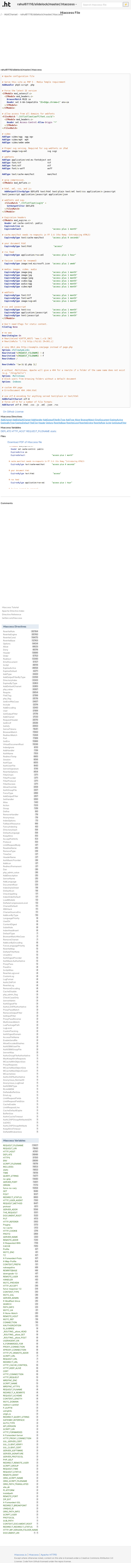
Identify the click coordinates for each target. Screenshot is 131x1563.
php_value (20, 689)
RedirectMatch (20, 735)
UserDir (20, 921)
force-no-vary (20, 1188)
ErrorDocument (102, 419)
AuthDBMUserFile (20, 1046)
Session (20, 759)
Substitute (20, 927)
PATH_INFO (20, 1307)
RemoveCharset (20, 939)
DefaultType (20, 933)
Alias (20, 802)
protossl (20, 1206)
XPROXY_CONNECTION (20, 1349)
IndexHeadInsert (20, 930)
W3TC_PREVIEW (20, 1282)
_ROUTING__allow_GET (20, 1334)
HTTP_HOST (19, 431)
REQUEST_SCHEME (20, 1395)
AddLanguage (20, 881)
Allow (77, 419)
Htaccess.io (20, 1554)
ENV (20, 1160)
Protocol (20, 841)
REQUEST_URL (20, 1359)
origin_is (20, 1413)
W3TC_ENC (20, 1252)
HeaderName (20, 857)
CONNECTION (20, 1322)
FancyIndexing (20, 826)
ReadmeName (20, 848)
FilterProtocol (20, 780)
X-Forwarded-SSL (20, 1502)
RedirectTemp (20, 756)
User (20, 710)
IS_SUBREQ (20, 1328)
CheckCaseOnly (20, 997)
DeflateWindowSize (20, 1131)
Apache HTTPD (49, 1554)
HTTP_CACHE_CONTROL (20, 1365)
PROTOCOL (20, 1517)
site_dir (20, 1487)
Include (20, 704)
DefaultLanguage (20, 832)
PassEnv (20, 967)
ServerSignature (20, 768)
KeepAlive (20, 835)
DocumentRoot (20, 884)
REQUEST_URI (20, 1148)
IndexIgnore (20, 747)
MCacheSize (20, 1073)
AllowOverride (20, 787)
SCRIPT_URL (20, 1355)
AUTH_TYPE (20, 1423)
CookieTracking (20, 1031)
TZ (20, 1255)
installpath (20, 1493)
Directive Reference (11, 614)
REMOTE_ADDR (20, 1240)
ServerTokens (20, 729)
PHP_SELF (20, 1459)
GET (20, 1191)
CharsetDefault (20, 906)
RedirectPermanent (20, 866)
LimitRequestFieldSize (20, 1101)
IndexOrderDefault (20, 896)
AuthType (20, 762)
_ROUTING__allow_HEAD (20, 1331)
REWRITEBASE (20, 1270)
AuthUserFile (20, 765)
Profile (20, 1249)
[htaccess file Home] (6, 4)
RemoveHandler (20, 814)
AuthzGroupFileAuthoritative (20, 1055)
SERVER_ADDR (20, 1209)
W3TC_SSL (20, 1294)
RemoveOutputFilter (20, 1012)
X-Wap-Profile (20, 1261)
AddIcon (20, 863)
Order (20, 655)
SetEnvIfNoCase (20, 701)
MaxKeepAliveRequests (20, 1058)
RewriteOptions (20, 771)
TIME (20, 1172)
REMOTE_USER (20, 1276)
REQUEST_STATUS (20, 1471)
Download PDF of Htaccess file (25, 442)
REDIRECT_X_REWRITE (20, 1392)
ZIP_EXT (20, 1499)
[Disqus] (65, 551)
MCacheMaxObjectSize (20, 1067)
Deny (20, 649)
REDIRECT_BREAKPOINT (20, 1505)
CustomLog (20, 976)
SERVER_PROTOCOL (20, 1456)
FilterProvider (20, 777)
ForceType (20, 793)
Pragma (20, 1224)
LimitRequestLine (20, 1107)
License (19, 411)
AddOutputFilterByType (54, 419)
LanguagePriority (20, 918)
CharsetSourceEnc (20, 912)
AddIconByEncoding (20, 942)
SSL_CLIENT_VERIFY (20, 1444)
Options (49, 422)
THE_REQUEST (20, 1212)
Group (20, 808)
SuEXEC (20, 1122)
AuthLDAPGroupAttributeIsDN (20, 1119)
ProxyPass (20, 964)
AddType (70, 419)
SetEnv (20, 741)
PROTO (20, 1233)
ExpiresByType (8, 422)
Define (20, 811)
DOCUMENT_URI (19, 1532)
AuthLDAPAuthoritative (20, 1076)
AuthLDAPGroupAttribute (20, 1125)
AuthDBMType (20, 1086)
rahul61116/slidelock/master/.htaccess (41, 14)
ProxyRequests (20, 1064)
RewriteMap (20, 948)
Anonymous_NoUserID (20, 1080)
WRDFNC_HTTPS (20, 1386)
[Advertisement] (65, 40)
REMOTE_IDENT (20, 1474)
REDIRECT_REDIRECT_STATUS (20, 1526)
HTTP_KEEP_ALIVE (20, 1368)
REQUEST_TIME (20, 1468)
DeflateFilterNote (20, 951)
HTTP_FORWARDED (20, 1432)
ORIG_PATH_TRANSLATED (20, 1484)
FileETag (34, 422)
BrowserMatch (88, 419)
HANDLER (20, 1279)
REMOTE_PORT (20, 1496)
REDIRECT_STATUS (20, 1197)
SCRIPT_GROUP (20, 1465)
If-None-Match (20, 1313)
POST (20, 1194)
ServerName (20, 878)
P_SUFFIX (20, 1407)
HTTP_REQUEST (20, 1377)
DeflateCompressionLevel (20, 903)
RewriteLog (20, 985)
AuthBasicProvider (20, 860)
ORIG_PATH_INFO (20, 1511)
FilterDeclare (20, 784)
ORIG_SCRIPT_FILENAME (20, 1481)
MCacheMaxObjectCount (20, 1070)
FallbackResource (20, 823)
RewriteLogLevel (20, 973)
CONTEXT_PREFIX (20, 1264)
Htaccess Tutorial (10, 607)
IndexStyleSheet (20, 887)
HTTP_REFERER (20, 1221)
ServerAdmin (20, 1000)
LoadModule (20, 899)
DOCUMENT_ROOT (20, 1215)
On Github (8, 411)
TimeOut (20, 854)
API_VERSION (20, 1426)
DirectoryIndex (20, 680)
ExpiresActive (116, 419)
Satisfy (20, 726)
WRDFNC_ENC (20, 1380)
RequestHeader (20, 719)
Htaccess (34, 1554)
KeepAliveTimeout (20, 1128)
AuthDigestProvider (20, 957)
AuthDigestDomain (20, 1034)
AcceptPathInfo (20, 838)
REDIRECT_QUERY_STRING (20, 1417)
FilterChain (20, 774)
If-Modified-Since (20, 1301)
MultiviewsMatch (20, 1022)
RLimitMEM (20, 1089)
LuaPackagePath (20, 1025)
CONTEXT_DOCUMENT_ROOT (20, 1523)
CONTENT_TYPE (20, 1291)
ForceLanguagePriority (20, 945)
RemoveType (20, 851)
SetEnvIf (20, 722)
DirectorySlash (20, 829)
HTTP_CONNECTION (20, 1374)
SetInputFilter (20, 1015)
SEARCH (20, 1304)
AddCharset (11, 14)
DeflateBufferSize (20, 1092)
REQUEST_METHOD (20, 1203)
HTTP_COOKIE (20, 1230)
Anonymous (20, 817)
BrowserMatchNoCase (20, 936)
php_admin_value (20, 872)
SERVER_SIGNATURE (20, 1453)
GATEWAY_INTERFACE (20, 1420)
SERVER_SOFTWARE (20, 1450)
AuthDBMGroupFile (20, 1049)
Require (20, 692)
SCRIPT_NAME (20, 1383)
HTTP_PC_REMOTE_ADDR (20, 1352)
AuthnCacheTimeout (20, 1116)
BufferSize (20, 1113)
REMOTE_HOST (20, 1316)
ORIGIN (20, 1185)
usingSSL (20, 1410)
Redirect (20, 658)
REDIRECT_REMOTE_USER (20, 1462)
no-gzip (20, 1179)
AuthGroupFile (20, 790)
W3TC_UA (20, 1310)
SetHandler (20, 799)
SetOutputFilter (119, 422)
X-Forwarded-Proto (20, 1258)
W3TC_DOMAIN (20, 1401)
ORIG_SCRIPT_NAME (20, 1478)
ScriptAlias (20, 970)
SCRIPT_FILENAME (20, 1163)
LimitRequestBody (20, 845)
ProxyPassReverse (20, 1018)
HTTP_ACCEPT (20, 1285)
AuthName (20, 753)
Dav (20, 869)
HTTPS (20, 1157)
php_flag (20, 698)
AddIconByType (20, 915)
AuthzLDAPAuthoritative (20, 1006)
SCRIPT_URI (20, 1429)
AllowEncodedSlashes (20, 1043)
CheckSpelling (20, 893)
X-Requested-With (20, 1243)
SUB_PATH (20, 1520)
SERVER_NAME (20, 1236)
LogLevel (20, 1028)
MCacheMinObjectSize (20, 1061)
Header (41, 422)
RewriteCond (72, 422)
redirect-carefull (20, 1404)
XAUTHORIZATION (20, 1325)
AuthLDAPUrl (20, 982)
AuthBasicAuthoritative (20, 960)
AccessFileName (20, 1037)
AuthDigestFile (20, 1003)
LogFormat (20, 979)
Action (20, 805)
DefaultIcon (20, 890)
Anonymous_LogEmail (20, 1083)
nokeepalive (20, 1267)
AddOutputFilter (20, 796)
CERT (20, 1371)
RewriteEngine (86, 422)
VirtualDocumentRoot (20, 744)
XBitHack (20, 909)
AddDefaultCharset (21, 419)
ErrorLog (20, 1095)
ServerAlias (20, 1052)
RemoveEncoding (20, 988)
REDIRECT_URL (20, 1362)
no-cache (20, 1227)
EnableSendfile (20, 1040)
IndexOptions (20, 820)
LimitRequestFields (20, 1098)
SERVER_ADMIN (20, 1298)
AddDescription (20, 875)
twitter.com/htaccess (12, 618)
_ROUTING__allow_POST (20, 1337)
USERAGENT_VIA (20, 1340)
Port (20, 738)
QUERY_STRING (20, 1175)
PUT (20, 1218)
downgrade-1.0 (20, 1273)
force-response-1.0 (20, 1288)
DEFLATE (6, 431)
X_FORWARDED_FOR (20, 1343)
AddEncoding (20, 707)
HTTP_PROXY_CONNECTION (20, 1438)
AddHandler (36, 419)
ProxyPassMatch (20, 1009)
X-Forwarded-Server (20, 1435)
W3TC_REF (20, 1319)
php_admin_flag (20, 994)
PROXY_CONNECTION (20, 1346)
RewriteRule (99, 422)
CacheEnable (20, 1104)
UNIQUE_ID (20, 1508)
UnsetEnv (20, 954)
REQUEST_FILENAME (38, 431)
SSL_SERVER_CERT (20, 1441)
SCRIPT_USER (20, 1514)
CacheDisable (20, 991)
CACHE (20, 1246)
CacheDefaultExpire (20, 1110)
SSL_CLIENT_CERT (20, 1447)
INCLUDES (20, 1166)
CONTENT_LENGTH (20, 1398)
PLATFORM (20, 1490)
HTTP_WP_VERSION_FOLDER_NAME (20, 1530)
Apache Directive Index (13, 611)
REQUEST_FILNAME (20, 1389)
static (53, 431)
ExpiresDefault (22, 422)
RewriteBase (60, 422)
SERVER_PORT (20, 1182)
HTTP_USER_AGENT (20, 1200)
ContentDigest (20, 924)
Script (108, 422)
